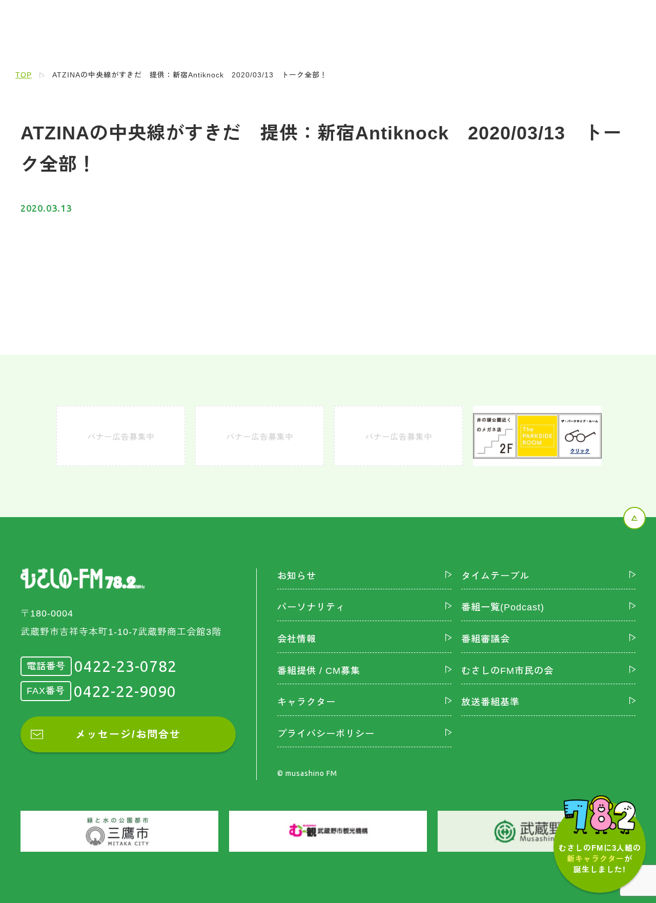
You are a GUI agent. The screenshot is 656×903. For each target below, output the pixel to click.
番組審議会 (485, 639)
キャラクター (306, 702)
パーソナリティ (311, 607)
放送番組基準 (490, 702)
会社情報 (296, 639)
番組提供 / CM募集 (318, 671)
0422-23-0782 (125, 666)
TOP (23, 75)
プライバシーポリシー (326, 734)
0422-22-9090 (125, 691)
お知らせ (296, 576)
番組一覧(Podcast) (502, 607)
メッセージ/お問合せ (128, 734)
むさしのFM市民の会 (507, 671)
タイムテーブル (495, 576)
